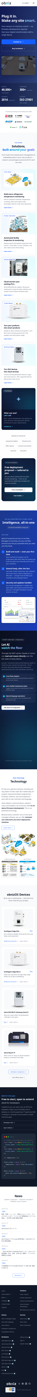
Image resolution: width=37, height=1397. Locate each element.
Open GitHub (8, 1126)
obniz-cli (5, 1367)
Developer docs (8, 1120)
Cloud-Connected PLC (27, 1301)
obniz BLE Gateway (7, 1322)
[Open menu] (33, 3)
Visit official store (17, 1075)
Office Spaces (10, 446)
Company (5, 1301)
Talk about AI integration (12, 707)
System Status (25, 1344)
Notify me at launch (10, 939)
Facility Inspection (25, 1298)
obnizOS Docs (7, 1347)
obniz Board (5, 1325)
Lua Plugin (6, 1354)
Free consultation (17, 490)
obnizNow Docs (7, 1341)
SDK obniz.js (6, 1357)
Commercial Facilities (24, 446)
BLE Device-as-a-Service (27, 1310)
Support (4, 1307)
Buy (5, 1020)
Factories (13, 451)
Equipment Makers (12, 441)
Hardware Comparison (9, 1328)
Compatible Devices (8, 1332)
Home (3, 1291)
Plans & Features (25, 1325)
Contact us (17, 42)
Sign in (22, 1340)
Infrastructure (26, 441)
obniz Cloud (25, 1319)
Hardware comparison (18, 1070)
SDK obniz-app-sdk (9, 1360)
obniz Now (23, 1322)
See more (18, 1273)
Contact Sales (6, 1304)
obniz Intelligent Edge (9, 1319)
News (4, 1297)
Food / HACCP (24, 1294)
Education (23, 451)
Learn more (7, 825)
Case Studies (6, 1294)
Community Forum (8, 1373)
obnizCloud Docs (8, 1344)
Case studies (18, 496)
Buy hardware (17, 48)
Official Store (25, 1337)
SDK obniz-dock (7, 1364)
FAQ (4, 1370)
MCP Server (6, 1350)
